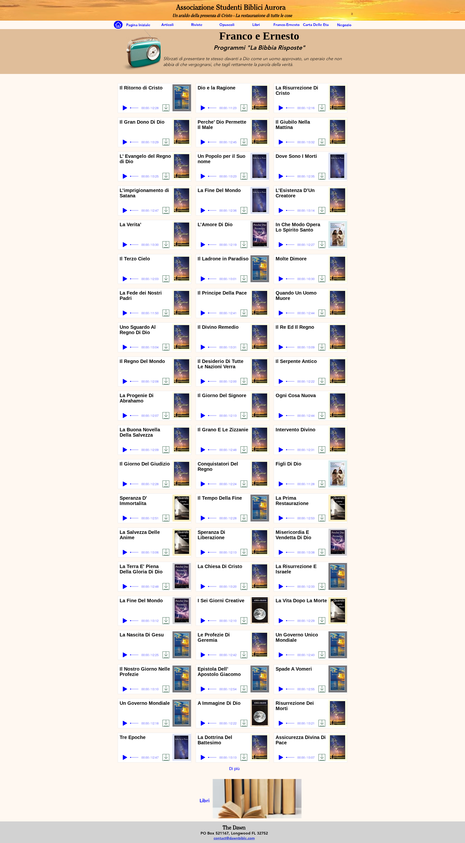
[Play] (125, 107)
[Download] (166, 107)
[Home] (118, 25)
